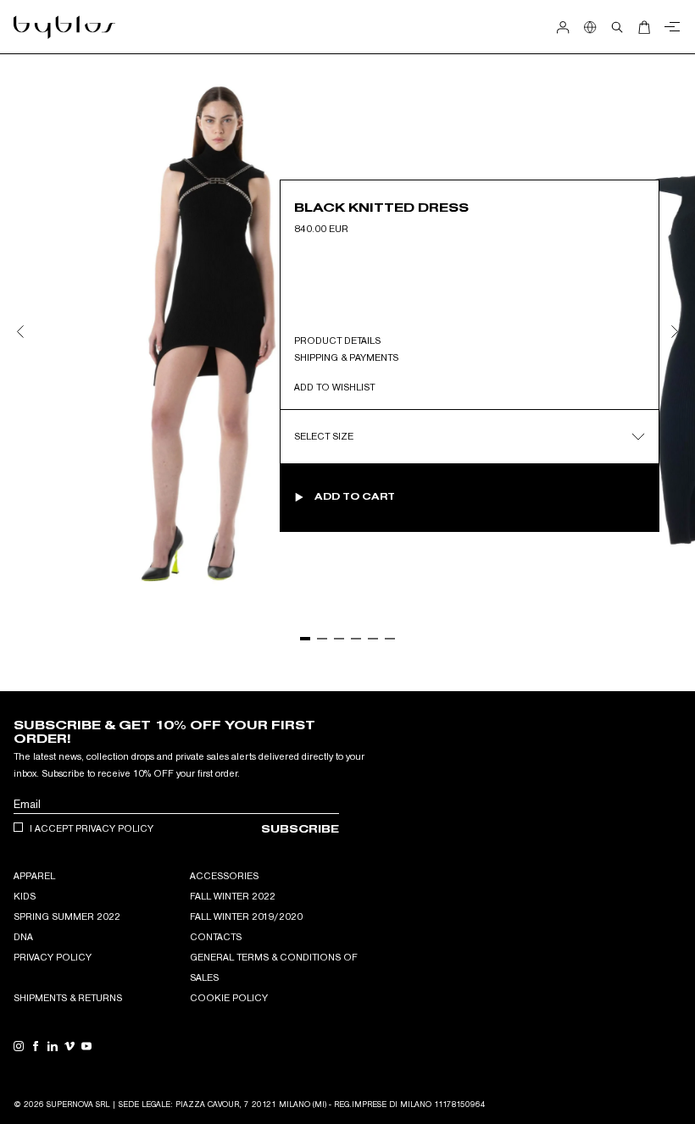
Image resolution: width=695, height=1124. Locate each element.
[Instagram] (19, 1046)
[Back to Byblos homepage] (65, 27)
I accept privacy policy (91, 828)
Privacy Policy (53, 957)
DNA (23, 937)
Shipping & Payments (346, 357)
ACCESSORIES (224, 876)
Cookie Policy (229, 998)
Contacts (216, 937)
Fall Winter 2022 (232, 896)
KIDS (25, 896)
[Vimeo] (69, 1046)
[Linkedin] (52, 1046)
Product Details (337, 340)
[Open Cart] (644, 27)
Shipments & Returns (68, 998)
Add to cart (354, 497)
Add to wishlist (334, 387)
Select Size (323, 436)
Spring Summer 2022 (67, 916)
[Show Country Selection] (590, 27)
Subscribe (300, 829)
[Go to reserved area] (562, 27)
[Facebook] (36, 1046)
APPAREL (34, 876)
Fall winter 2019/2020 (246, 916)
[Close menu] (669, 27)
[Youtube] (86, 1046)
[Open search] (617, 27)
